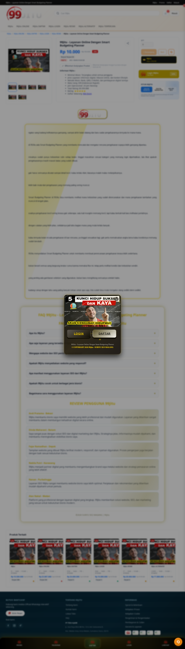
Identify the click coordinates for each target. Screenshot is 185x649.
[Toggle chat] (178, 642)
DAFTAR (105, 333)
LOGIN (79, 333)
